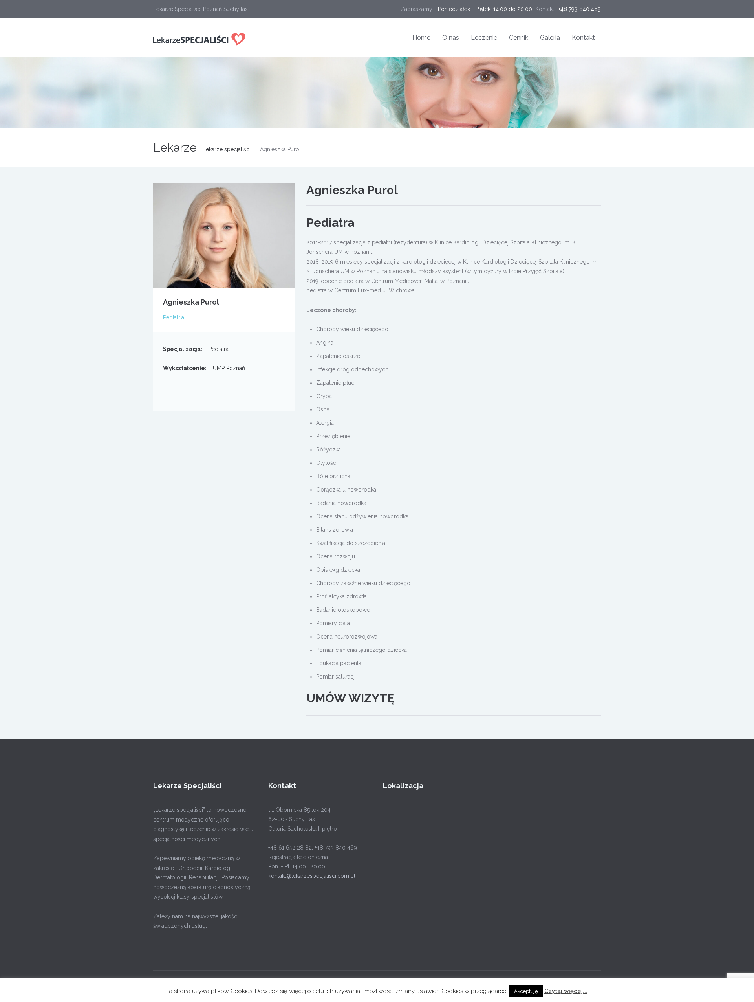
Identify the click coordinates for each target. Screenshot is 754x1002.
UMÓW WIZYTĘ (350, 698)
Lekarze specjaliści (227, 149)
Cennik (518, 37)
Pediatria (173, 317)
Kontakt (583, 37)
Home (421, 37)
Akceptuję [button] (526, 991)
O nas (450, 37)
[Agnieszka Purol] (224, 235)
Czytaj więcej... (565, 991)
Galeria (550, 37)
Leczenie (484, 37)
